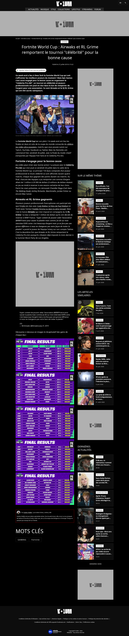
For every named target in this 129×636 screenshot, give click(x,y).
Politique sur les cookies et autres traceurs (75, 619)
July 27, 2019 (44, 326)
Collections (64, 9)
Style (53, 9)
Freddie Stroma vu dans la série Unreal (48, 209)
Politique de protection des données (99, 619)
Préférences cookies (89, 622)
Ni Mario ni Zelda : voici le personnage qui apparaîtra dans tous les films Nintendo (104, 328)
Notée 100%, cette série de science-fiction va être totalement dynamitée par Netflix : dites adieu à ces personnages (103, 366)
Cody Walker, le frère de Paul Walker (52, 206)
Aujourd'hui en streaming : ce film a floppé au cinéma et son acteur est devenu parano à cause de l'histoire (104, 227)
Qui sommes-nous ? (44, 619)
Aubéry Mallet (28, 512)
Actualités (33, 9)
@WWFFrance (59, 312)
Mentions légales (57, 619)
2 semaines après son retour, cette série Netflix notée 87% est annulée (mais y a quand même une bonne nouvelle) (103, 281)
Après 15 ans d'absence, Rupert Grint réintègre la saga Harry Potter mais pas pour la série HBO (103, 501)
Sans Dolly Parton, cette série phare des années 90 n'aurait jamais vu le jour (103, 482)
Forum (97, 9)
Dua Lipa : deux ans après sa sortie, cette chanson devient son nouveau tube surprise (104, 537)
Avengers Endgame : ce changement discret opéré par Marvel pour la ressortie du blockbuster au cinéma (104, 520)
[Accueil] (64, 3)
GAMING (22, 540)
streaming (87, 9)
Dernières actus (25, 38)
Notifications (70, 622)
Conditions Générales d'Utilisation (28, 619)
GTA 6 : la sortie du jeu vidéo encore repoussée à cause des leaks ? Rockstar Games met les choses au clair (104, 555)
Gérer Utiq (79, 622)
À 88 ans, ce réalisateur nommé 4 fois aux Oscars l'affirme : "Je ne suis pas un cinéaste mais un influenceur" (104, 467)
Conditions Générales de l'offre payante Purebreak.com (49, 622)
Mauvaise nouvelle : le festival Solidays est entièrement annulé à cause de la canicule (104, 243)
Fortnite (35, 540)
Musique (45, 9)
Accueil (18, 38)
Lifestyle (76, 9)
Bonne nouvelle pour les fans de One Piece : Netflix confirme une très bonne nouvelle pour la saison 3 (104, 209)
